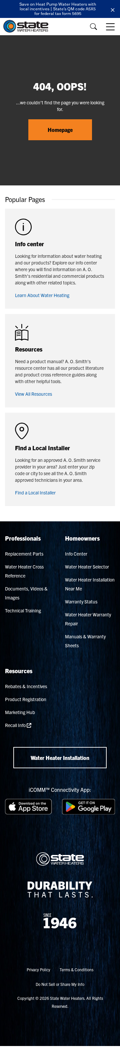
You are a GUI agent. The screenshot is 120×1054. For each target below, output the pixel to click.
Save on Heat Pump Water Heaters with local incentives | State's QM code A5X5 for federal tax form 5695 (57, 9)
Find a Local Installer (35, 492)
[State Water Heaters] (27, 26)
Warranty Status (81, 601)
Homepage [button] (60, 129)
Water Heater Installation (60, 757)
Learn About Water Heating (42, 295)
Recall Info (16, 725)
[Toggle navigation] (111, 27)
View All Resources (33, 394)
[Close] (112, 9)
